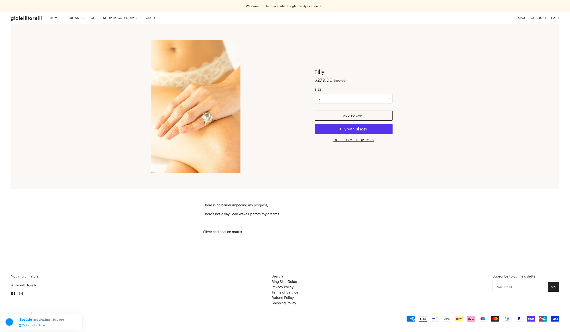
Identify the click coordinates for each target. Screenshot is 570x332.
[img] (13, 293)
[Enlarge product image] (216, 106)
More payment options (354, 140)
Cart (555, 18)
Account (539, 18)
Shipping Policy (284, 303)
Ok (553, 286)
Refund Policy (283, 298)
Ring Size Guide (284, 281)
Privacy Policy (282, 287)
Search (520, 18)
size (318, 89)
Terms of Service (285, 292)
